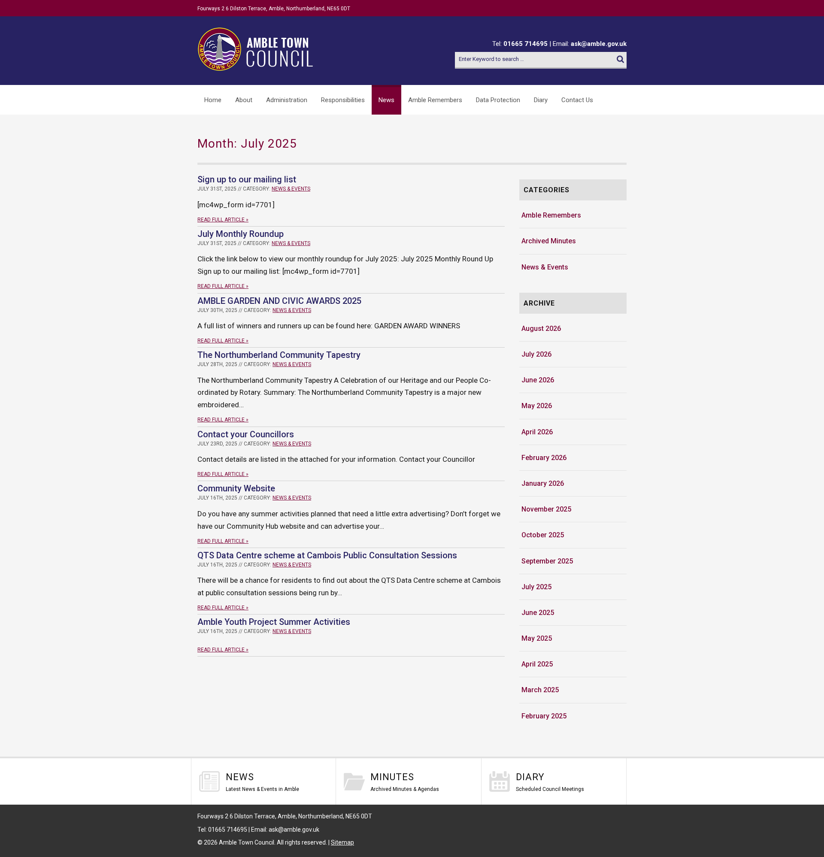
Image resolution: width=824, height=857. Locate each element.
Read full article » (222, 220)
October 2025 (542, 535)
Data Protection (498, 100)
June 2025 (537, 613)
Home (212, 100)
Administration (286, 100)
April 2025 (537, 664)
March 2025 (540, 690)
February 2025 (543, 716)
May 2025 (536, 638)
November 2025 (546, 509)
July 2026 (536, 354)
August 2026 (541, 328)
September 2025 (547, 561)
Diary (541, 100)
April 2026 (537, 432)
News (386, 100)
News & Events (291, 189)
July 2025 (536, 587)
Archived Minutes (548, 241)
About (243, 100)
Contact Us (577, 100)
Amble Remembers (435, 100)
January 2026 (542, 483)
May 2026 (536, 406)
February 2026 (543, 458)
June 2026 (537, 380)
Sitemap (342, 842)
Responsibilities (343, 100)
